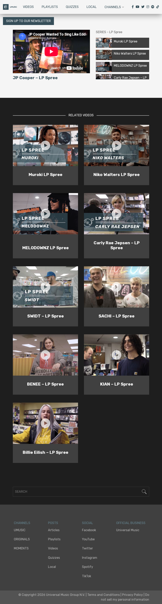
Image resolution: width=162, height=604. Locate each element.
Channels (113, 7)
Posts (53, 523)
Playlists (50, 7)
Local (92, 7)
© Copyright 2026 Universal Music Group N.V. (51, 595)
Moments (21, 548)
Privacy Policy (132, 595)
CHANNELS (22, 523)
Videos (28, 7)
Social (87, 523)
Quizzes (72, 7)
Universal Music (127, 530)
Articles (53, 530)
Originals (22, 539)
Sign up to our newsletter (28, 21)
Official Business (130, 523)
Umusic (19, 530)
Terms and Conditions (103, 595)
